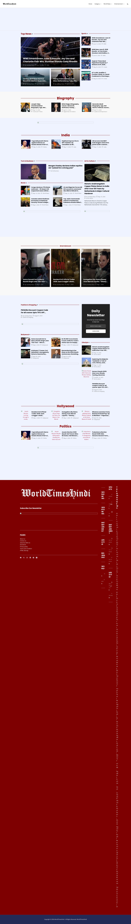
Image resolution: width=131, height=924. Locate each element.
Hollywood (45, 418)
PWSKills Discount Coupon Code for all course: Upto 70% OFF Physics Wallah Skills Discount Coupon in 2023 (34, 314)
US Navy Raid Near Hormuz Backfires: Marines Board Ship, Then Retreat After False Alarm (35, 81)
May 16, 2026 (36, 193)
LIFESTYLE (103, 542)
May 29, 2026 (97, 78)
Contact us (23, 541)
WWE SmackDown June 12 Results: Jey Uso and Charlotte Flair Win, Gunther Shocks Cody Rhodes (50, 60)
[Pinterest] (33, 557)
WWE (48, 65)
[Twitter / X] (24, 557)
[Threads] (36, 557)
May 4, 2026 (36, 205)
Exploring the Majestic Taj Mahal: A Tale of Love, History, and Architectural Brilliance (100, 361)
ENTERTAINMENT (103, 527)
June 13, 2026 (40, 65)
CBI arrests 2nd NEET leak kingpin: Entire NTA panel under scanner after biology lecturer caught (100, 144)
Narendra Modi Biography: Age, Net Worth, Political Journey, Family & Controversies (101, 106)
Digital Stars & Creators (70, 111)
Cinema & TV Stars (38, 111)
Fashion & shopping (28, 317)
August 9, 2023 (38, 315)
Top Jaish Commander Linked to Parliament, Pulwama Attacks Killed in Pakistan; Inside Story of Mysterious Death (72, 202)
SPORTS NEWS (103, 510)
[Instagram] (27, 557)
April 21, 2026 (70, 83)
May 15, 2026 (36, 110)
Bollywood (45, 345)
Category (97, 4)
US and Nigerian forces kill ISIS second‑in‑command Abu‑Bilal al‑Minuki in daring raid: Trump (72, 189)
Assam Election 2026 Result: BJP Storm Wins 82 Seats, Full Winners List (70, 434)
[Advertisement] (65, 19)
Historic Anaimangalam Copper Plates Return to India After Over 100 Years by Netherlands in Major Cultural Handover (96, 189)
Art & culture (89, 198)
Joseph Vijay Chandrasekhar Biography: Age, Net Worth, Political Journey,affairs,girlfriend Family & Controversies (40, 108)
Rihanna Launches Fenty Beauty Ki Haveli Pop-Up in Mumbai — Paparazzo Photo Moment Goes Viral (101, 415)
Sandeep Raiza (30, 65)
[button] (100, 4)
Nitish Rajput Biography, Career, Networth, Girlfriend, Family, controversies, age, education (70, 107)
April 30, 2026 (40, 83)
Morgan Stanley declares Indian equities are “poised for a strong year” (65, 167)
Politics (45, 147)
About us (22, 539)
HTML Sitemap (24, 550)
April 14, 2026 (98, 110)
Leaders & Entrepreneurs (100, 111)
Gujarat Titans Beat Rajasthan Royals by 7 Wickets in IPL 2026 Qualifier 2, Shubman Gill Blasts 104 (100, 64)
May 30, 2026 (97, 67)
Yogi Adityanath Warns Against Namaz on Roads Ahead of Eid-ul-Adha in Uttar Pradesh (40, 143)
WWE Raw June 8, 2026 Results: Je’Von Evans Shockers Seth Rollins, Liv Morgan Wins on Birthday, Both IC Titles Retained (101, 53)
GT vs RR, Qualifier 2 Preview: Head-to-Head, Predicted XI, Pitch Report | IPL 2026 (101, 75)
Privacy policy (24, 546)
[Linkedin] (30, 557)
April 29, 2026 (67, 356)
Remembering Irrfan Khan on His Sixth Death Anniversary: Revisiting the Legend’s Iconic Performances (70, 354)
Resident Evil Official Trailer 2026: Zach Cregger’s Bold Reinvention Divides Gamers (64, 281)
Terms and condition (26, 548)
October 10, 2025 (98, 377)
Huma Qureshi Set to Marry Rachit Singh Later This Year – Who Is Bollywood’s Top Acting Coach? (35, 282)
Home (90, 4)
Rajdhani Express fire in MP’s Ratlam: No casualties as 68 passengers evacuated (70, 143)
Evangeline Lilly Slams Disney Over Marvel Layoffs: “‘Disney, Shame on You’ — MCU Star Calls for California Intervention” (70, 416)
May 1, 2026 (68, 205)
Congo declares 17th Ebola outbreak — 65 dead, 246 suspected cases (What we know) (40, 189)
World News (107, 4)
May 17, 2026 (67, 147)
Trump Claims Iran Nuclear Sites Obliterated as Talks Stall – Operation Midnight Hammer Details (65, 82)
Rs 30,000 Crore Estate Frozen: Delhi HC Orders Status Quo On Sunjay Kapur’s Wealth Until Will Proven (70, 342)
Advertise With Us (25, 543)
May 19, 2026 (37, 147)
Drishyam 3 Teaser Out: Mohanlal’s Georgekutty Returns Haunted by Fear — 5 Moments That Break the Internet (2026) (40, 355)
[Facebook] (20, 557)
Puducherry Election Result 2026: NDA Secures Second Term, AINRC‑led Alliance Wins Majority (100, 435)
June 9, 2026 (97, 55)
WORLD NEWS (103, 495)
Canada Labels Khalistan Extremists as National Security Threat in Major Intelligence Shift (40, 201)
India (74, 147)
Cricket (105, 67)
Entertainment (118, 4)
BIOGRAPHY (103, 555)
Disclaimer (23, 544)
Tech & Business (54, 171)
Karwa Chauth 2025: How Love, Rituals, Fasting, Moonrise (99, 373)
